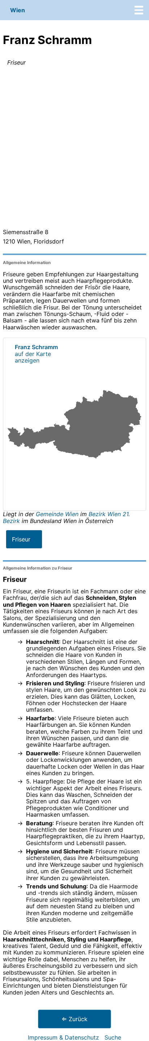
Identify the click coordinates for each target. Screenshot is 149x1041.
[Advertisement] (74, 148)
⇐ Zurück (74, 1019)
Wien (17, 10)
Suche (113, 1037)
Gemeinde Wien (58, 514)
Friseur (21, 539)
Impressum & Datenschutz (63, 1037)
